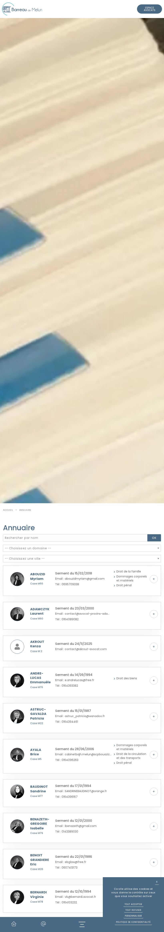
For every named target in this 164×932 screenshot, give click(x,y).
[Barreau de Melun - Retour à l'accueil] (22, 9)
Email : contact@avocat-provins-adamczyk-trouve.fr (83, 614)
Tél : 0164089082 (67, 619)
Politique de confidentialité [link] (133, 922)
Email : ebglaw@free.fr (70, 862)
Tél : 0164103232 (66, 902)
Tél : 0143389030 (66, 832)
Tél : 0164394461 (66, 722)
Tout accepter (133, 904)
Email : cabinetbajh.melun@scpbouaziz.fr (83, 754)
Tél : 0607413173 (66, 868)
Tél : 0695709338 (67, 584)
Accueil (8, 510)
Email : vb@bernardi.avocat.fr (75, 897)
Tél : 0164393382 (66, 686)
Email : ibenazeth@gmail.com (76, 826)
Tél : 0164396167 (66, 797)
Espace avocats (149, 9)
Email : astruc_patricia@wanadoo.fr (80, 716)
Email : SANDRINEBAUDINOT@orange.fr (81, 791)
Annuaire (25, 510)
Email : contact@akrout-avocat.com (81, 649)
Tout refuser (133, 910)
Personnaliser (133, 915)
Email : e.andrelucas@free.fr (74, 680)
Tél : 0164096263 (66, 760)
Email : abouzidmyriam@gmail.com (80, 579)
